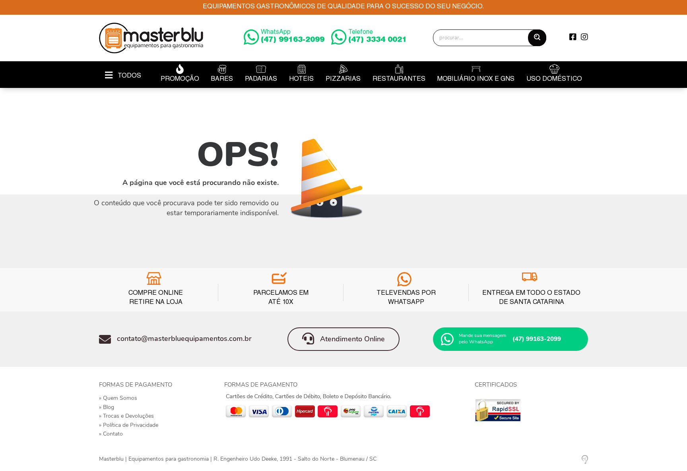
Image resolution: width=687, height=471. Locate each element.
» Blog (106, 407)
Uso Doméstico (554, 79)
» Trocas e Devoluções (126, 416)
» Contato (111, 434)
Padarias (261, 79)
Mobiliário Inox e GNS (475, 79)
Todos (128, 76)
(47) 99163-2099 (292, 36)
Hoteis (301, 79)
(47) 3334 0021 (377, 36)
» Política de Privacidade (128, 425)
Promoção (180, 79)
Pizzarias (343, 79)
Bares (222, 79)
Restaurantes (399, 79)
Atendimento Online (351, 339)
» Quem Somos (118, 398)
